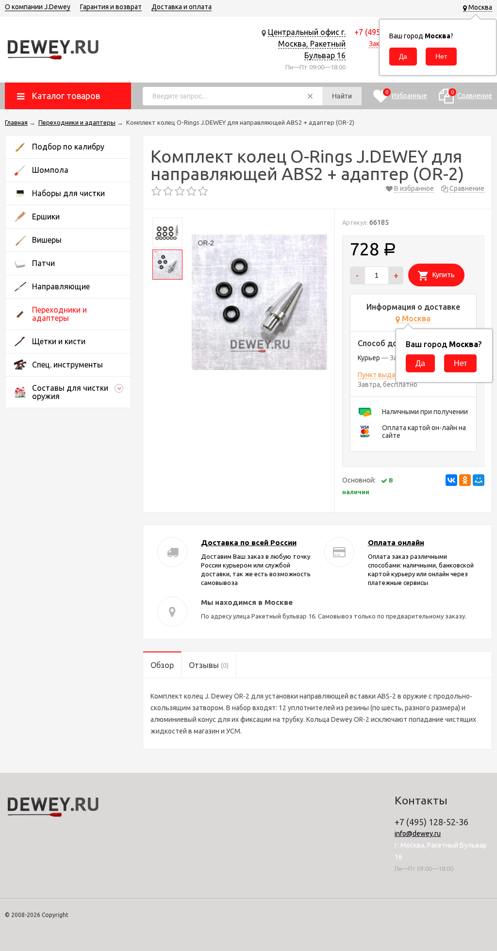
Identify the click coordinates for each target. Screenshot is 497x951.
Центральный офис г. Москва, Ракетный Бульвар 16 (307, 44)
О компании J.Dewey (37, 7)
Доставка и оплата (181, 7)
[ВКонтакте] (451, 480)
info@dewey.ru (418, 833)
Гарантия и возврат (111, 7)
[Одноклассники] (465, 480)
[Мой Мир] (478, 480)
